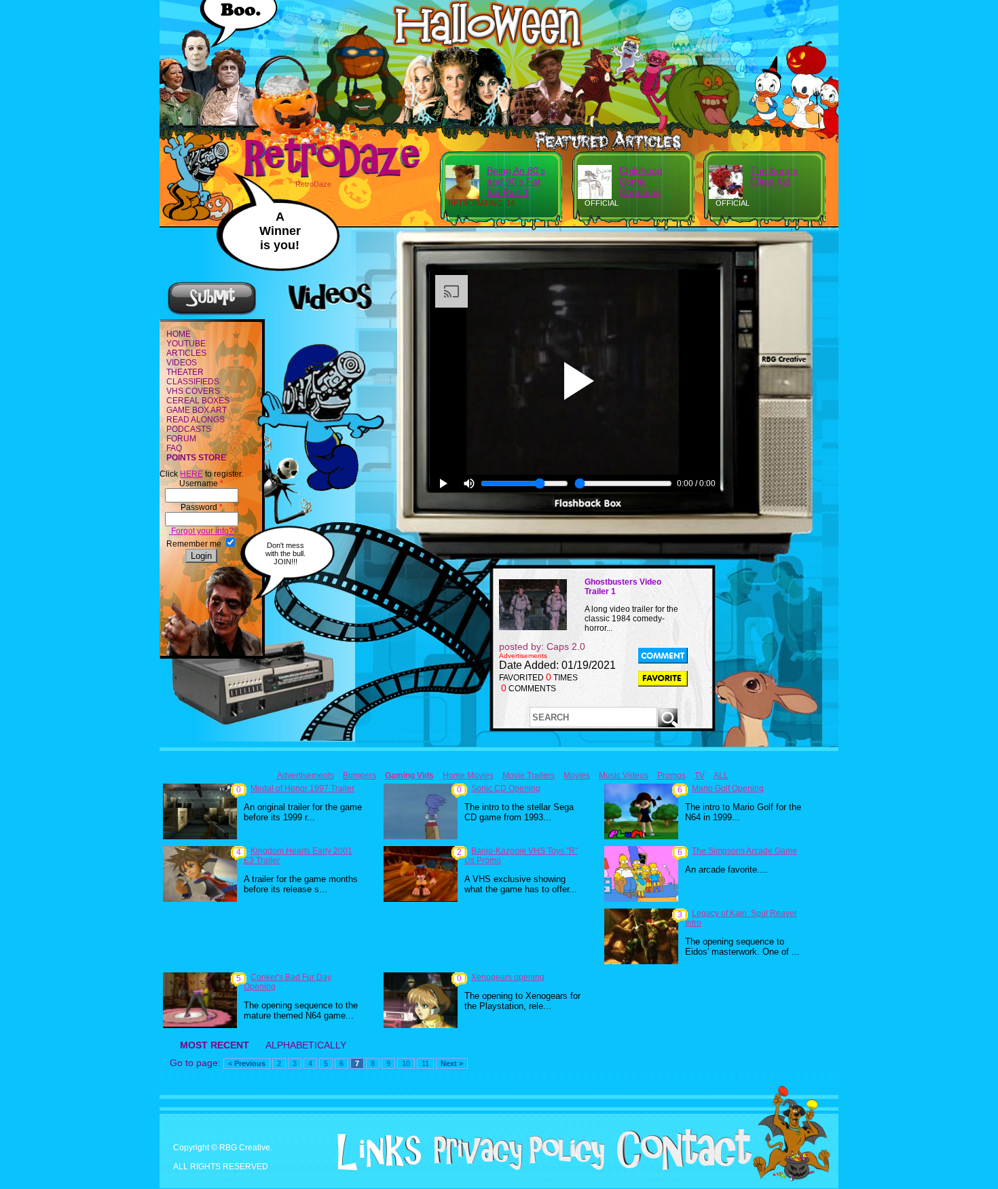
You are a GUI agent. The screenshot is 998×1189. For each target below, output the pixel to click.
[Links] (374, 1152)
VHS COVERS (193, 391)
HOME (178, 334)
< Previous (246, 1063)
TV (700, 775)
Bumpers (359, 775)
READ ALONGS (195, 419)
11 (425, 1063)
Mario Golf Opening (728, 788)
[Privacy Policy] (514, 1167)
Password (202, 507)
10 (406, 1063)
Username (201, 483)
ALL (721, 775)
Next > (452, 1063)
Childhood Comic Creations (641, 181)
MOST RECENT (214, 1045)
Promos (671, 775)
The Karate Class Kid (774, 176)
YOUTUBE (186, 343)
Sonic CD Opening (505, 788)
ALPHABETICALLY (305, 1045)
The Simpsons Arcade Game (744, 851)
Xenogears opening (507, 977)
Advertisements (305, 775)
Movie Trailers (528, 775)
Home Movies (468, 775)
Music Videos (623, 775)
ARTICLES (186, 353)
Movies (576, 775)
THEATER (185, 372)
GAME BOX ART (196, 410)
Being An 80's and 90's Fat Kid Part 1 (516, 181)
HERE (191, 474)
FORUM (181, 438)
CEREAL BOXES (197, 400)
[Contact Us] (679, 1167)
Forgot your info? (201, 531)
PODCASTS (188, 429)
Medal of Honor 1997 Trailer (302, 788)
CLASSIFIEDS (192, 381)
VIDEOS (181, 362)
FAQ (174, 448)
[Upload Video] (212, 313)
